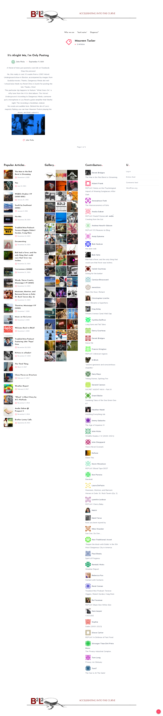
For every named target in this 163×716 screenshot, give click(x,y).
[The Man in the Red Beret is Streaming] (8, 174)
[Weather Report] (8, 388)
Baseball (89, 479)
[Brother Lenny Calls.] (8, 422)
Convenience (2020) (23, 269)
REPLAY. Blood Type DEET (96, 468)
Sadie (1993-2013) (93, 626)
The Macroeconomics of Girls (97, 205)
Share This (89, 458)
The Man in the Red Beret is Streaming (101, 177)
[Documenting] (8, 244)
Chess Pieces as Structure (26, 375)
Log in (128, 171)
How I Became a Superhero (96, 303)
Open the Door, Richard (95, 292)
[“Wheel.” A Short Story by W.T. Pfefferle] (8, 399)
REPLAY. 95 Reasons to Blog (97, 230)
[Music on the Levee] (8, 319)
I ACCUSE (89, 615)
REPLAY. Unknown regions (96, 354)
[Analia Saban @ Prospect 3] (8, 411)
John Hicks (30, 140)
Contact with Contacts (94, 580)
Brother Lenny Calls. (23, 420)
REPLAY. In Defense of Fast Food (99, 637)
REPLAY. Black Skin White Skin (98, 605)
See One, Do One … (93, 533)
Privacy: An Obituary (93, 662)
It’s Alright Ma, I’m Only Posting (28, 55)
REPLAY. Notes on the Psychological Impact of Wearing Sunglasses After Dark (100, 191)
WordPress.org (131, 188)
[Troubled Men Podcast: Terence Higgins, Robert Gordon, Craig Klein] (8, 230)
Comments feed (132, 183)
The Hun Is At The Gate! (95, 673)
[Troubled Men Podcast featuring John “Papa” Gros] (8, 341)
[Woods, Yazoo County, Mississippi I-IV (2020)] (8, 283)
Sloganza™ (94, 32)
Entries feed (130, 177)
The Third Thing (21, 364)
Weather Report (22, 386)
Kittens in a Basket (23, 353)
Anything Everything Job (95, 414)
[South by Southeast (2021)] (8, 208)
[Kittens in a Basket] (8, 355)
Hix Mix (18, 217)
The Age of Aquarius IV (95, 425)
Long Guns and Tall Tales (95, 324)
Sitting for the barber (94, 273)
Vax (16, 183)
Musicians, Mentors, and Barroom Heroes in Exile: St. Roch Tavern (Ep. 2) (25, 294)
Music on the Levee (23, 317)
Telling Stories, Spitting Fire (96, 378)
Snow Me (89, 343)
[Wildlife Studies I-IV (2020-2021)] (8, 196)
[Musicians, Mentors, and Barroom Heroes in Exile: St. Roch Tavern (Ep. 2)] (8, 294)
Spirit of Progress (92, 558)
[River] (61, 218)
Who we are (69, 32)
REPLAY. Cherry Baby (94, 504)
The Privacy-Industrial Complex (98, 651)
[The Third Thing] (8, 366)
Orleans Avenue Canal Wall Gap (98, 313)
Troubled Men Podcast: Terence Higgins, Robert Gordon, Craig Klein (25, 230)
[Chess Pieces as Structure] (8, 377)
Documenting (20, 241)
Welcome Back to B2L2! (24, 328)
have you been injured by (95, 522)
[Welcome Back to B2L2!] (8, 330)
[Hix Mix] (8, 219)
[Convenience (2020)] (8, 271)
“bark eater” (82, 32)
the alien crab (90, 249)
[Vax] (8, 185)
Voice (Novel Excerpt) (94, 447)
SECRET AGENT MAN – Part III (98, 389)
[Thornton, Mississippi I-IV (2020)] (8, 308)
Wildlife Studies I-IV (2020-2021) (99, 436)
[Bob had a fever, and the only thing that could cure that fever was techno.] (8, 255)
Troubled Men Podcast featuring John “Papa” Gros (24, 341)
